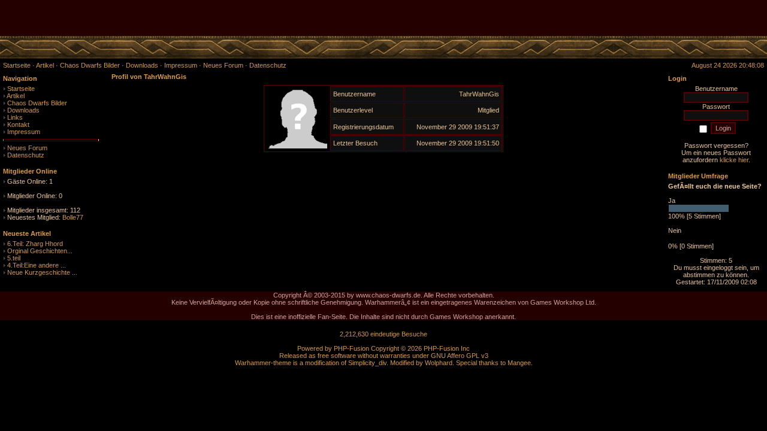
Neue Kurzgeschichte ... (42, 272)
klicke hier (734, 159)
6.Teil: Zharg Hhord (35, 243)
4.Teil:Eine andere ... (36, 265)
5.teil (13, 258)
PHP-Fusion (351, 348)
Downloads (23, 110)
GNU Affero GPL (455, 355)
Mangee (519, 362)
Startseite (21, 88)
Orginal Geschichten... (40, 250)
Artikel (16, 95)
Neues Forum (27, 147)
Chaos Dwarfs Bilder (37, 103)
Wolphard (438, 362)
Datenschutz (25, 155)
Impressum (23, 131)
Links (15, 117)
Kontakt (18, 124)
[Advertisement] (627, 18)
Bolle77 (72, 217)
